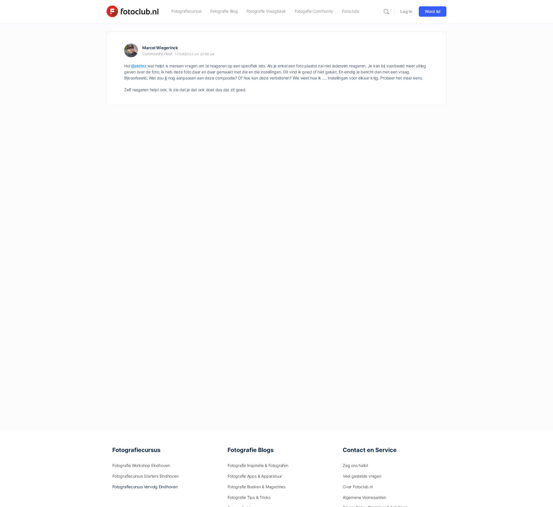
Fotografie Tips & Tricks (249, 497)
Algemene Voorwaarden (364, 497)
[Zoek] (386, 11)
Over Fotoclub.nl (358, 486)
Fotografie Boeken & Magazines (256, 486)
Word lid (432, 11)
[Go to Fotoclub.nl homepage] (132, 11)
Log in (406, 11)
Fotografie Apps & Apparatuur (255, 476)
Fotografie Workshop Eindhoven (141, 465)
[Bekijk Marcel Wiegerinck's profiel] (131, 50)
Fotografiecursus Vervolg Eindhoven (145, 486)
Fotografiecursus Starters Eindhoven (145, 476)
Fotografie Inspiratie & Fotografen (258, 465)
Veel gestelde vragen (362, 476)
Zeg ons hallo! (355, 465)
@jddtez (138, 65)
